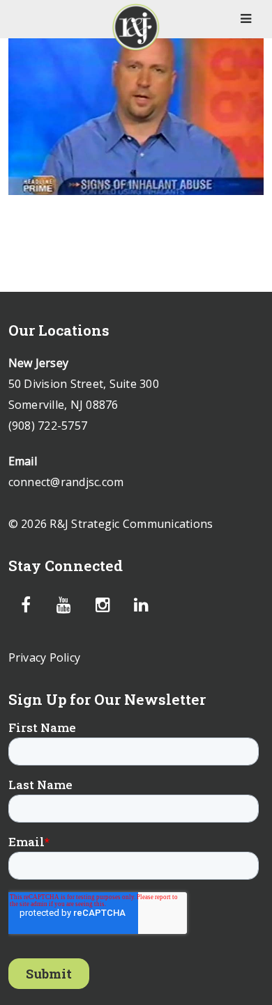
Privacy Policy (44, 657)
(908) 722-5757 (48, 425)
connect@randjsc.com (66, 482)
